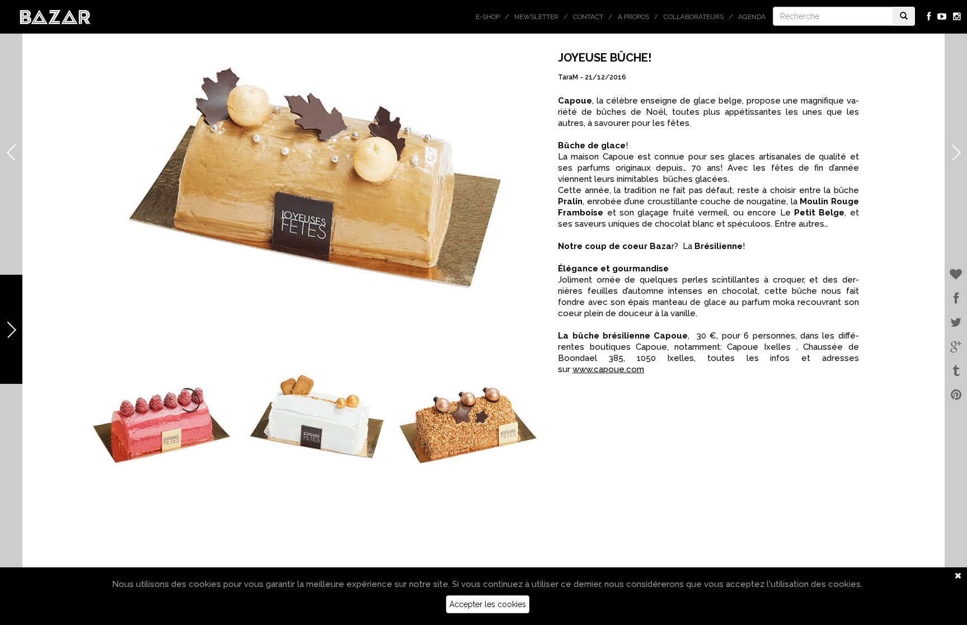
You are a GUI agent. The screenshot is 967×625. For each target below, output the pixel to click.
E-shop (488, 17)
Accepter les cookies (487, 604)
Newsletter (536, 17)
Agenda (752, 17)
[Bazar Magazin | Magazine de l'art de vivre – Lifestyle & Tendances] (55, 16)
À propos (633, 17)
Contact (588, 17)
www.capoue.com (608, 369)
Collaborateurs (694, 17)
